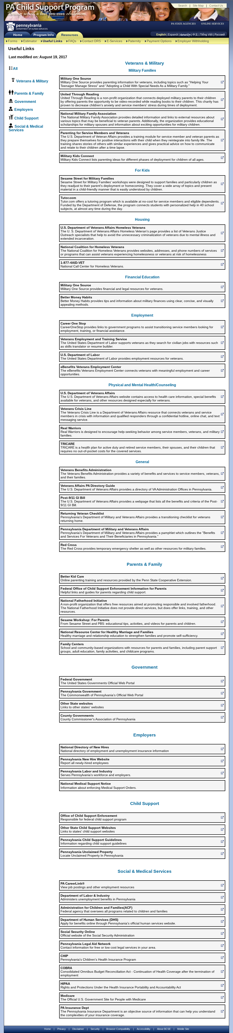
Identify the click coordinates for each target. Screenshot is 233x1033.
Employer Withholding (193, 41)
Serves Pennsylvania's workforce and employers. (96, 773)
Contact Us (216, 5)
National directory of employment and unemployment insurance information (115, 749)
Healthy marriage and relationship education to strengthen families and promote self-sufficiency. (129, 633)
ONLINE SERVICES (212, 24)
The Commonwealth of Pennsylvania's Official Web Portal (102, 693)
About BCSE (164, 1029)
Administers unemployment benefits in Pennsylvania (98, 897)
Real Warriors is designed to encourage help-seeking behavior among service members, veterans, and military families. (140, 431)
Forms (12, 41)
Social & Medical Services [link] (26, 128)
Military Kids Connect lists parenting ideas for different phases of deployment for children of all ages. (132, 157)
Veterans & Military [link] (31, 81)
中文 (195, 34)
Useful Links (52, 41)
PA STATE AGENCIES (183, 24)
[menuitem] (185, 24)
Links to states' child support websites (88, 829)
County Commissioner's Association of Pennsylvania (98, 717)
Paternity (134, 41)
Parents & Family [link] (29, 93)
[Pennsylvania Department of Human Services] (26, 26)
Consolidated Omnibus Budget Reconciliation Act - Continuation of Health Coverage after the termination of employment (137, 971)
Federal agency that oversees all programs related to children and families (114, 909)
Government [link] (25, 102)
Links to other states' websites (82, 705)
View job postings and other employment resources (97, 885)
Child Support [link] (26, 118)
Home (17, 35)
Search (182, 5)
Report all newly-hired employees (85, 761)
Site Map (198, 5)
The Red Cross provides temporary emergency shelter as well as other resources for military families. (133, 546)
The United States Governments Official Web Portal (97, 681)
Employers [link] (23, 110)
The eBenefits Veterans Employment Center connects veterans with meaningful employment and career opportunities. (135, 370)
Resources (69, 35)
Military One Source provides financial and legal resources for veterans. (112, 287)
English (161, 34)
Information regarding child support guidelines (94, 841)
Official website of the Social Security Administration (97, 933)
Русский (220, 34)
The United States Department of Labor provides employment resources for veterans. (122, 356)
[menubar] (185, 24)
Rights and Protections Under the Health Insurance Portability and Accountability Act (121, 985)
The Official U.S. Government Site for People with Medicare (103, 997)
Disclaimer (78, 1029)
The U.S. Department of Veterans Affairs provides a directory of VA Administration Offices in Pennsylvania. (136, 487)
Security (95, 1029)
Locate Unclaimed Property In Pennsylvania (92, 853)
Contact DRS (91, 41)
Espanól (173, 34)
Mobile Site (183, 1029)
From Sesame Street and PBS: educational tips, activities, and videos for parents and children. (128, 621)
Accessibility (143, 1029)
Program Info (43, 35)
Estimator (30, 41)
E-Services (114, 41)
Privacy (61, 1029)
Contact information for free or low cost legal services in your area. (108, 945)
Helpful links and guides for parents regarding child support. (114, 590)
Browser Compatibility (118, 1029)
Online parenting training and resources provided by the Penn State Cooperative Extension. (126, 578)
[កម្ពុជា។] (185, 34)
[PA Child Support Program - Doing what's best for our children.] (50, 10)
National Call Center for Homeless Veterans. (92, 264)
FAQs (72, 41)
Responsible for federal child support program (94, 817)
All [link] (15, 69)
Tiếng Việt (206, 34)
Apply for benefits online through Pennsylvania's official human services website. (118, 921)
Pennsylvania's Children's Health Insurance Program (98, 957)
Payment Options (159, 41)
